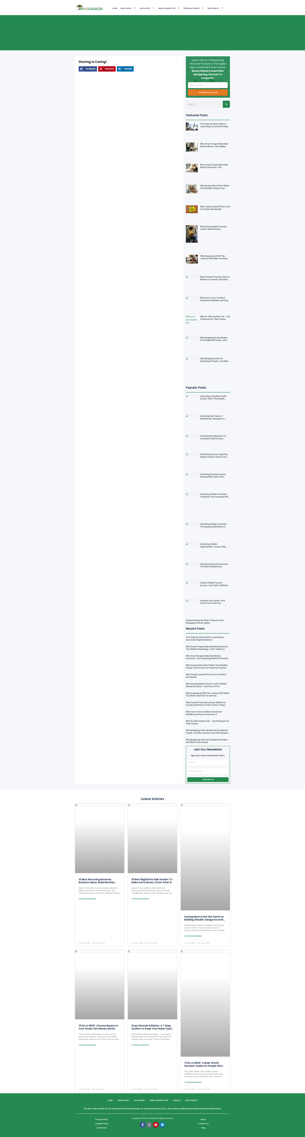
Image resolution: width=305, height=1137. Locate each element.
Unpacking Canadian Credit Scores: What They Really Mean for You (213, 398)
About (203, 1119)
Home (110, 1100)
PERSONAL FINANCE (191, 8)
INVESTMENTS (213, 8)
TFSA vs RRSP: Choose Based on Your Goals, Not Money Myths (98, 1027)
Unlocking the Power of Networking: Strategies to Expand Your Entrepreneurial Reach (213, 420)
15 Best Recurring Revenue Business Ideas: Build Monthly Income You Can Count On (97, 882)
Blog (203, 1128)
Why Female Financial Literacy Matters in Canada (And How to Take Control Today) (215, 279)
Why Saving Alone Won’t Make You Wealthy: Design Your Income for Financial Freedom (214, 188)
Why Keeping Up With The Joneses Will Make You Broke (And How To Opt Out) (214, 258)
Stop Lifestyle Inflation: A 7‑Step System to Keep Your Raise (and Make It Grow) (151, 1028)
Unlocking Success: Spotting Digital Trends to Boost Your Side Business (213, 457)
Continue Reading (87, 899)
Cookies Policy (101, 1123)
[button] (88, 69)
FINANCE (177, 1100)
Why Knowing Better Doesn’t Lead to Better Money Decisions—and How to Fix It (213, 229)
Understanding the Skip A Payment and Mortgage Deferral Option (204, 621)
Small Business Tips (166, 8)
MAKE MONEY (126, 8)
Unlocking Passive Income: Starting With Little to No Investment (213, 477)
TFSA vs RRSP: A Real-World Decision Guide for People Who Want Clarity (203, 1066)
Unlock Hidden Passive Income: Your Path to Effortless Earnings (215, 585)
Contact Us (203, 1123)
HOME (114, 8)
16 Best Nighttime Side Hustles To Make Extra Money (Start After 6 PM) (151, 882)
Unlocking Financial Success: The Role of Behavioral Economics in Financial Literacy (214, 568)
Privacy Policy (101, 1119)
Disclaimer (102, 1128)
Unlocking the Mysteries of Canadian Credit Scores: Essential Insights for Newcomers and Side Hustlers (214, 440)
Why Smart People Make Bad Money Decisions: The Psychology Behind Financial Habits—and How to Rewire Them (207, 658)
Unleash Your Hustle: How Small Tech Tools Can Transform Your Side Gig (212, 603)
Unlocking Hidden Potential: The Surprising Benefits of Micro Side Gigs (213, 526)
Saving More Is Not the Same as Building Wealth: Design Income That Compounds (204, 919)
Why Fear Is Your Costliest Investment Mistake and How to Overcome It (214, 300)
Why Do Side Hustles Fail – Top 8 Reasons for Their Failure (215, 317)
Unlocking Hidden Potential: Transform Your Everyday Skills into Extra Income (215, 497)
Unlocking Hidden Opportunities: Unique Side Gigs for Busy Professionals (213, 546)
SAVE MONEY (145, 8)
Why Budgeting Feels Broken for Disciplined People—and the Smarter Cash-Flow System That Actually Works (215, 341)
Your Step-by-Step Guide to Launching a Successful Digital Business (215, 126)
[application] (132, 8)
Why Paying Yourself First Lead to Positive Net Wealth (215, 207)
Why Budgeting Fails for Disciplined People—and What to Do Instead (214, 361)
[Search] (226, 104)
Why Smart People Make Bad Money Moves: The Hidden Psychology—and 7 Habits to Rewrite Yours (214, 148)
